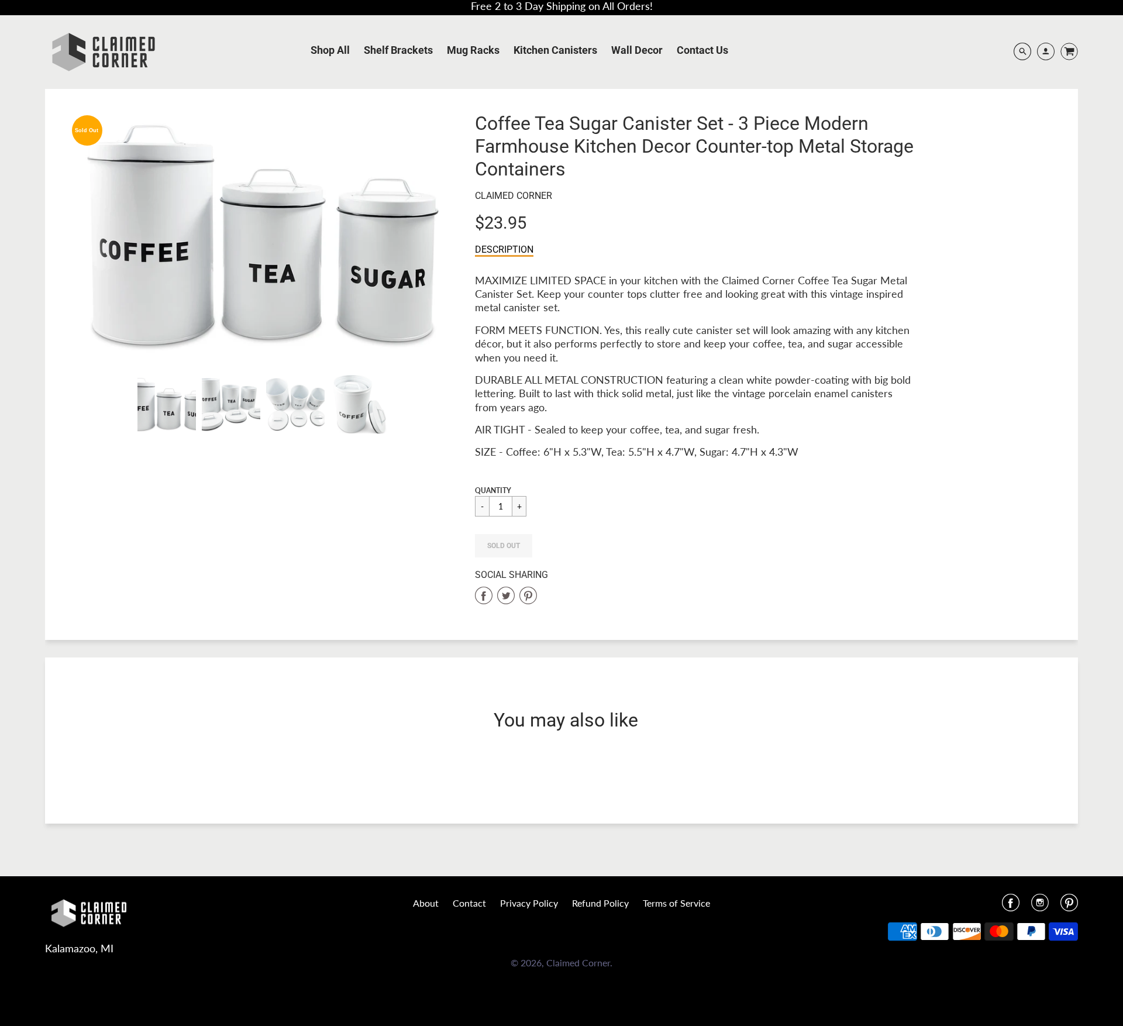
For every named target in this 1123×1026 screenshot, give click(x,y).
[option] (263, 234)
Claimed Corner (513, 195)
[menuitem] (330, 50)
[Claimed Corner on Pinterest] (1069, 906)
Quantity (493, 490)
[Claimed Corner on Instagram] (1040, 906)
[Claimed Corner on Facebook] (1010, 906)
